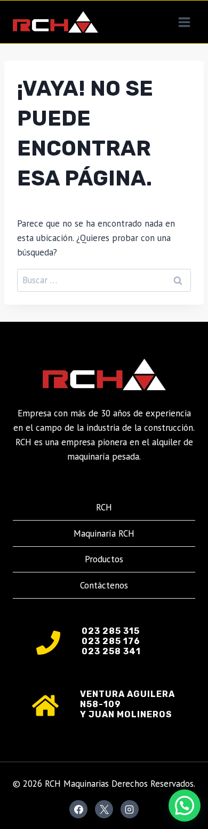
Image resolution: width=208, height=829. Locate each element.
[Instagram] (130, 809)
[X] (104, 809)
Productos (104, 559)
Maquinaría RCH (104, 533)
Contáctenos (104, 585)
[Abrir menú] (184, 22)
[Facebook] (78, 809)
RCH (104, 507)
